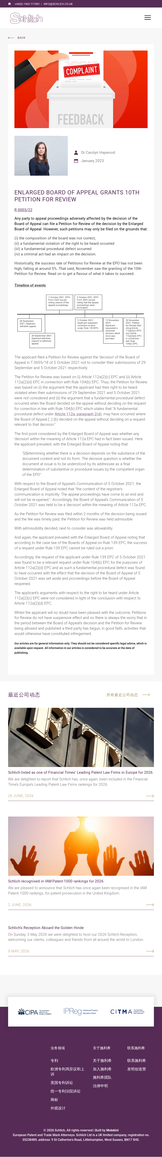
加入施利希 (102, 1069)
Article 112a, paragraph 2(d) (78, 414)
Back (21, 37)
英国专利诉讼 (62, 1082)
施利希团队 (102, 1077)
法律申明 (100, 1086)
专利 (54, 1060)
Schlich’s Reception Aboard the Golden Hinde (46, 927)
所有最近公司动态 (122, 695)
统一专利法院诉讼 (66, 1091)
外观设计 (58, 1108)
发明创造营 (136, 1069)
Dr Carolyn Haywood (98, 152)
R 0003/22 (23, 210)
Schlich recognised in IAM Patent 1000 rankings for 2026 (56, 881)
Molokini (112, 1130)
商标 (54, 1099)
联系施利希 (136, 1060)
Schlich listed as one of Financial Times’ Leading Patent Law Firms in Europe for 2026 (80, 772)
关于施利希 (102, 1060)
